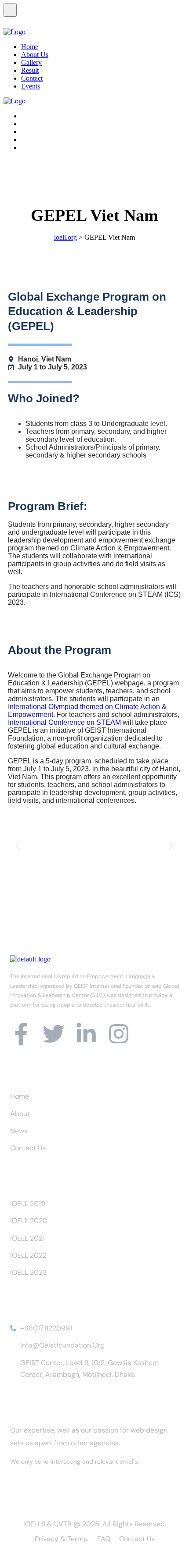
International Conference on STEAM (64, 722)
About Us (34, 54)
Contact (32, 78)
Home (29, 46)
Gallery (31, 62)
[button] (17, 846)
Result (30, 70)
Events (30, 86)
